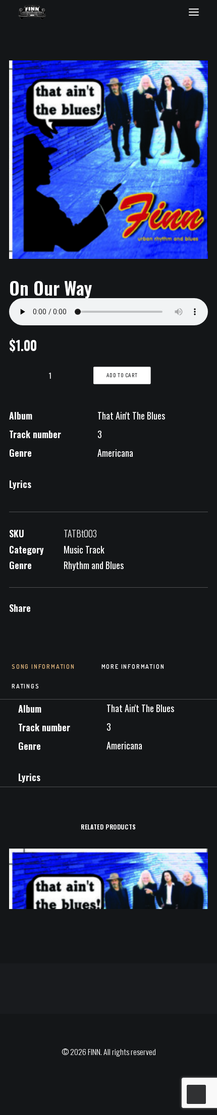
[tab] (43, 670)
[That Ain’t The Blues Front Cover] (108, 159)
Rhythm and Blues (94, 565)
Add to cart (122, 376)
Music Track (84, 549)
